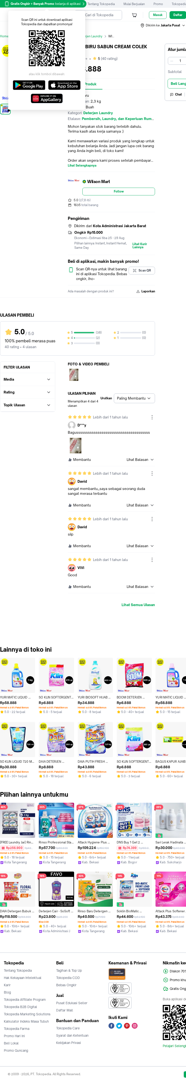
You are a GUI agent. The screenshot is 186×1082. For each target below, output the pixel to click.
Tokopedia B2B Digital (20, 1007)
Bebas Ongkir (66, 985)
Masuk (158, 15)
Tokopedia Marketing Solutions (27, 1014)
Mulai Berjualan (134, 4)
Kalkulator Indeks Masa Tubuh (26, 1021)
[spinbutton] (180, 60)
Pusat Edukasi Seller (71, 1003)
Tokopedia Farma (16, 1029)
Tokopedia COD (68, 978)
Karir (7, 985)
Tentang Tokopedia (101, 4)
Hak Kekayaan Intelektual (22, 978)
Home (4, 36)
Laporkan (148, 291)
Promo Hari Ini (14, 1036)
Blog (7, 992)
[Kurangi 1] (172, 61)
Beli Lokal (11, 1043)
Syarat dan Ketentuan (72, 1035)
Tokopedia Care (68, 1028)
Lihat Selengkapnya (82, 165)
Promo (158, 4)
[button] (163, 25)
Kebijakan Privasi (68, 1043)
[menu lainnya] (152, 417)
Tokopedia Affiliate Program (25, 1000)
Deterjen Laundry (90, 36)
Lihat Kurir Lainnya (139, 245)
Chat (178, 94)
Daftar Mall (64, 1010)
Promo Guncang (16, 1050)
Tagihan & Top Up (69, 970)
